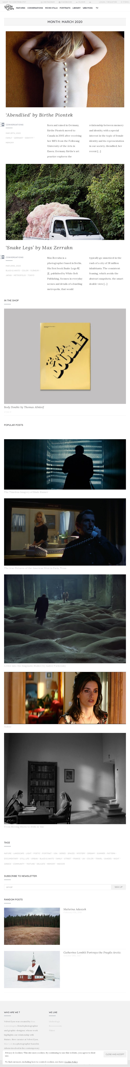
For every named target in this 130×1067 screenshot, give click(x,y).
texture (30, 864)
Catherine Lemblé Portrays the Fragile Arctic (92, 952)
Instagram (49, 2)
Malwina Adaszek (74, 909)
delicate (41, 864)
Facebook (66, 2)
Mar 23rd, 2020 (13, 266)
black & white (13, 271)
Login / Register (108, 2)
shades (108, 859)
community (18, 864)
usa (55, 854)
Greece (7, 864)
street (67, 859)
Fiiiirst (52, 1030)
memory (10, 143)
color (25, 271)
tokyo (31, 275)
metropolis (20, 275)
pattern (111, 854)
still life (24, 859)
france (76, 859)
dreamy (91, 854)
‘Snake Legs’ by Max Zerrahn (39, 248)
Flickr (82, 2)
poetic (37, 854)
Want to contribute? (14, 2)
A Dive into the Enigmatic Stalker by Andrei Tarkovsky (35, 665)
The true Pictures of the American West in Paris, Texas (35, 568)
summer (101, 854)
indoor (61, 864)
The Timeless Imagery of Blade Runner (26, 492)
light (28, 854)
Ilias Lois (8, 1043)
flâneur (34, 271)
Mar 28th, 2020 (13, 133)
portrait (47, 854)
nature (7, 854)
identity (29, 138)
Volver (7, 726)
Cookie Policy (71, 1062)
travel (98, 859)
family (9, 138)
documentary (11, 859)
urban (34, 859)
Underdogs (54, 1021)
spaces (71, 854)
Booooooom (55, 1026)
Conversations (15, 125)
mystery (81, 854)
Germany (18, 138)
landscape (18, 854)
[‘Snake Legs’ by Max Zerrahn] (65, 202)
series (62, 854)
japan (9, 275)
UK (83, 859)
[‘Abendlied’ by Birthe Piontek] (65, 69)
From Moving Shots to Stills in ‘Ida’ (24, 826)
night (116, 859)
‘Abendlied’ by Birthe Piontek (39, 115)
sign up (118, 887)
